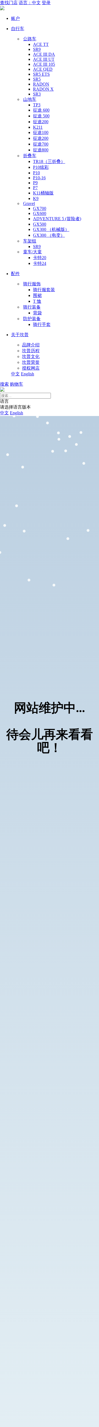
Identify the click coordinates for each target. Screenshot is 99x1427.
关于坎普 (20, 334)
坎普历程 (31, 350)
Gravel (29, 203)
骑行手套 (42, 324)
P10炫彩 (41, 167)
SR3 (37, 94)
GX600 (39, 213)
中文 (15, 374)
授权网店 (31, 368)
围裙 (37, 295)
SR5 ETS (41, 74)
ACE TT (41, 44)
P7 (35, 187)
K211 (38, 127)
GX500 (39, 224)
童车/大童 (32, 251)
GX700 (39, 208)
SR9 (37, 49)
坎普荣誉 (31, 362)
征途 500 (41, 116)
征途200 (40, 121)
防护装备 (32, 318)
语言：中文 (30, 2)
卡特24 (39, 263)
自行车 (17, 28)
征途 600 (41, 110)
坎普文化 (31, 356)
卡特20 (39, 257)
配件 (15, 273)
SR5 (37, 79)
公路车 (29, 38)
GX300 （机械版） (51, 229)
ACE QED (43, 69)
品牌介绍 (31, 345)
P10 (36, 172)
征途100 (40, 132)
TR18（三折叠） (49, 161)
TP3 (36, 104)
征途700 (40, 144)
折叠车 (29, 155)
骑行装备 (32, 307)
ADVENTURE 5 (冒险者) (57, 218)
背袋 (37, 312)
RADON (41, 84)
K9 (35, 198)
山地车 (29, 99)
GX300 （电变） (49, 235)
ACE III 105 (44, 64)
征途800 (40, 150)
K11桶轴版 (43, 193)
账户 (15, 18)
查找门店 (9, 2)
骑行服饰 (32, 283)
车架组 (29, 241)
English (27, 374)
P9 (35, 182)
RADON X (43, 89)
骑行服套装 (44, 289)
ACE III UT (43, 59)
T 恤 (37, 301)
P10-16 (39, 177)
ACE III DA (44, 54)
